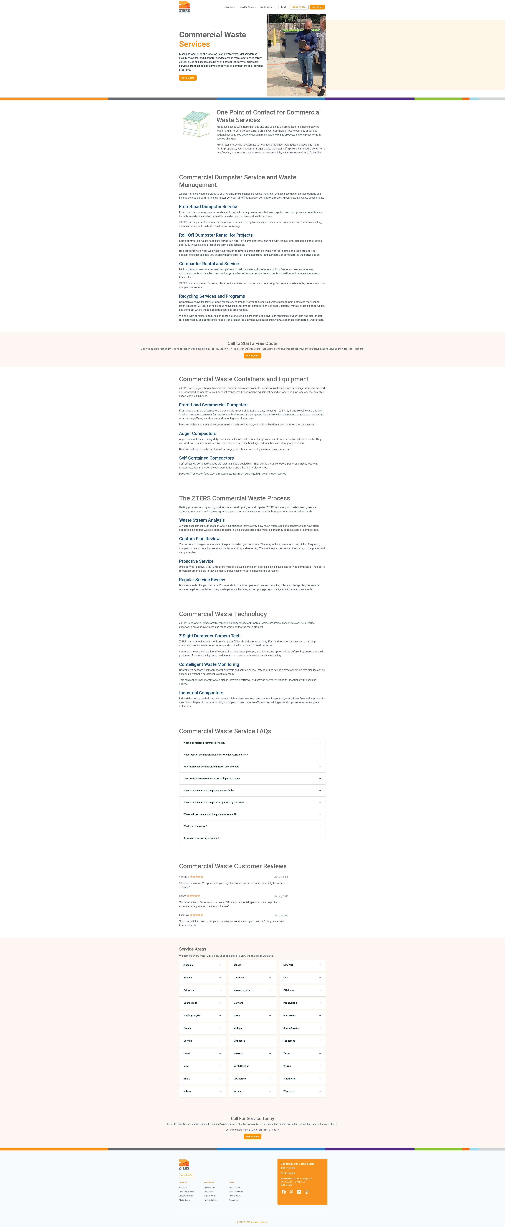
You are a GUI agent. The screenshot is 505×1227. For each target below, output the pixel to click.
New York (288, 965)
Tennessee (289, 1040)
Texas (286, 1053)
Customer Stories (186, 1192)
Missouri (238, 1053)
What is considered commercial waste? (204, 742)
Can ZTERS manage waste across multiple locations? (211, 778)
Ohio (285, 977)
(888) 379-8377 (299, 7)
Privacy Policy (234, 1196)
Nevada (237, 1091)
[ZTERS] (184, 7)
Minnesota (239, 1040)
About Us (183, 1187)
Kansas (237, 965)
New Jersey (239, 1078)
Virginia (287, 1066)
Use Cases (208, 1192)
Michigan (238, 1028)
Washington (289, 1078)
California (188, 990)
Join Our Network (248, 7)
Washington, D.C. (192, 1015)
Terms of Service (236, 1192)
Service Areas (210, 1196)
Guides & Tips (209, 1187)
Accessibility (234, 1200)
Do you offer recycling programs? (201, 838)
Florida (187, 1028)
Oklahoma (288, 990)
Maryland (238, 1002)
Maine (236, 1015)
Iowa (186, 1066)
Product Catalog (211, 1200)
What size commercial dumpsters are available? (208, 790)
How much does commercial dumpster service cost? (211, 766)
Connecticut (190, 1002)
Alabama (188, 965)
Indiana (187, 1091)
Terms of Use (234, 1187)
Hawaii (186, 1053)
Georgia (187, 1040)
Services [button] (229, 7)
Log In (284, 7)
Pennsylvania (290, 1002)
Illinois (186, 1078)
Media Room (184, 1200)
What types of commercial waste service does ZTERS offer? (215, 754)
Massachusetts (241, 990)
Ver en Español (186, 1175)
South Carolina (291, 1028)
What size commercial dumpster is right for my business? (213, 802)
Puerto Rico (289, 1015)
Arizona (187, 977)
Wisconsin (288, 1091)
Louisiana (238, 977)
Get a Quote (317, 7)
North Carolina (241, 1066)
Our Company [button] (266, 7)
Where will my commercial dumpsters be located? (209, 814)
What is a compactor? (195, 826)
